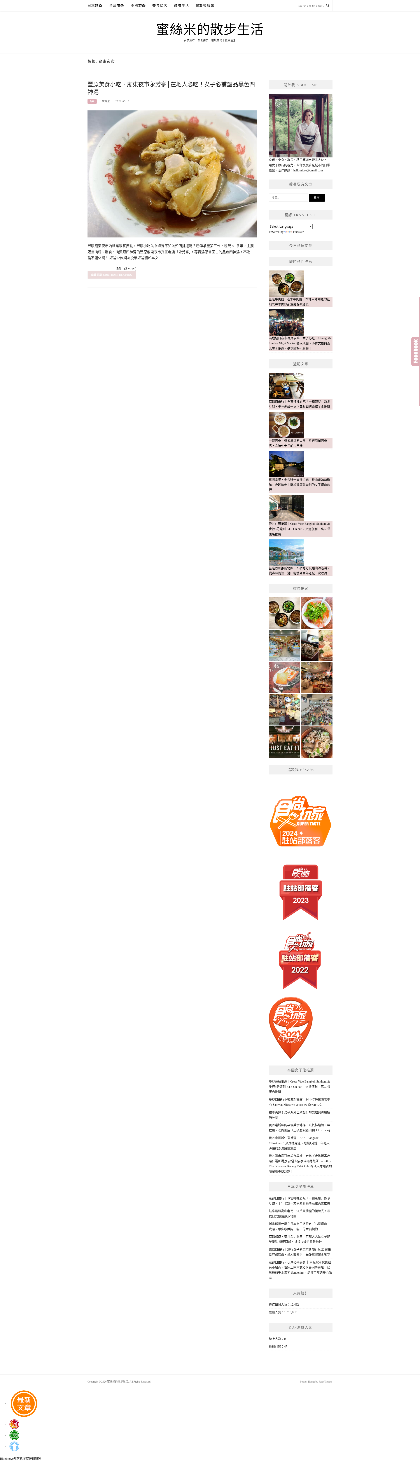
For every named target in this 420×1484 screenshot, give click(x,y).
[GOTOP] (14, 1446)
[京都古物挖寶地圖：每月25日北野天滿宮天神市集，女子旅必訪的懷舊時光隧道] (284, 709)
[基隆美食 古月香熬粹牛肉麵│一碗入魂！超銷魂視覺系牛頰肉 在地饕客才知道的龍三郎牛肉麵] (284, 742)
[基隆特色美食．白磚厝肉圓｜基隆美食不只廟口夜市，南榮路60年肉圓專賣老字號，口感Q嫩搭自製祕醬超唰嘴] (316, 613)
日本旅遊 (95, 5)
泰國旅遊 (138, 5)
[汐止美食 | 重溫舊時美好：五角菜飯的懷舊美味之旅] (316, 742)
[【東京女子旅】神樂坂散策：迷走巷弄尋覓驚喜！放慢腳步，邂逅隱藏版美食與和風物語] (316, 645)
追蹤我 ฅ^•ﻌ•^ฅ (300, 770)
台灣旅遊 (116, 5)
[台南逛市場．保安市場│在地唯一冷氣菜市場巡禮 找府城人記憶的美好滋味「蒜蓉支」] (316, 709)
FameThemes (325, 1381)
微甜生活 (181, 5)
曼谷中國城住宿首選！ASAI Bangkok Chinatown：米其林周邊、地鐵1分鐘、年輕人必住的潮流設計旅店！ (299, 1143)
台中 (92, 101)
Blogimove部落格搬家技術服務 (20, 1458)
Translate (298, 232)
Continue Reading (118, 275)
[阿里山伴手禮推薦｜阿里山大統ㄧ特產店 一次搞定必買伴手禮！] (284, 645)
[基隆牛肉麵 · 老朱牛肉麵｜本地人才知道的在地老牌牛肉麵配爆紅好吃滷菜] (284, 613)
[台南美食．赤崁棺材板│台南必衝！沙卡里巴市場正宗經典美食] (284, 677)
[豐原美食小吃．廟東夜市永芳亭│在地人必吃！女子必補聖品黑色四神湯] (172, 173)
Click (415, 351)
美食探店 (159, 5)
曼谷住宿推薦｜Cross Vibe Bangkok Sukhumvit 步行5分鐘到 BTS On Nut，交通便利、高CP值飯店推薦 (300, 1087)
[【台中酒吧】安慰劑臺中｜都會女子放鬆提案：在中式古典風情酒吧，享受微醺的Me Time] (316, 677)
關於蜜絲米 (205, 5)
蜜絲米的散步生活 (210, 30)
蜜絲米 (106, 101)
